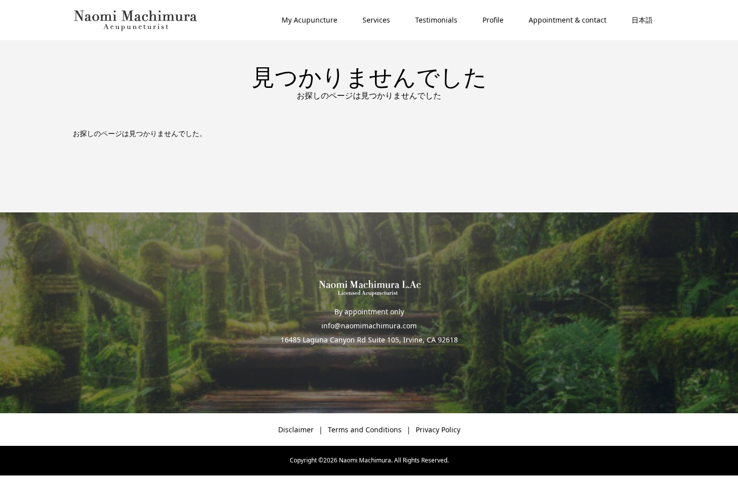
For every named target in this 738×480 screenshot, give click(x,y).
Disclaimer (296, 429)
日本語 (642, 20)
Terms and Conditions (365, 429)
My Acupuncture (309, 20)
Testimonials (436, 20)
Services (376, 20)
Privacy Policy (438, 429)
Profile (493, 20)
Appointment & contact (567, 20)
